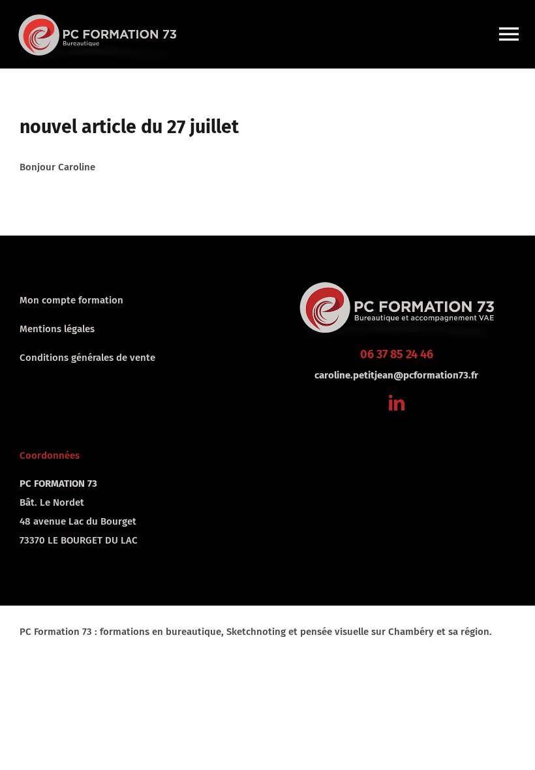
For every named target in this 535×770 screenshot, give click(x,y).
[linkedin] (397, 402)
